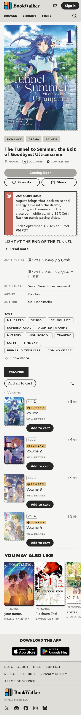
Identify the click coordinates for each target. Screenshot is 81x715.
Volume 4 (34, 527)
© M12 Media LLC (16, 699)
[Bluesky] (45, 708)
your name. (13, 614)
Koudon (34, 294)
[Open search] (74, 16)
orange (72, 611)
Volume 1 (34, 413)
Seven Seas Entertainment (49, 286)
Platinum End (46, 614)
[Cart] (54, 5)
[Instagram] (35, 708)
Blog (8, 667)
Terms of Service (19, 681)
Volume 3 (34, 489)
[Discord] (16, 708)
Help (37, 667)
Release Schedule (20, 674)
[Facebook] (26, 708)
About (23, 667)
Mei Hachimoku (40, 302)
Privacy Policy (54, 674)
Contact (53, 667)
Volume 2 (34, 451)
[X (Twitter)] (7, 708)
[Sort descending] (72, 383)
